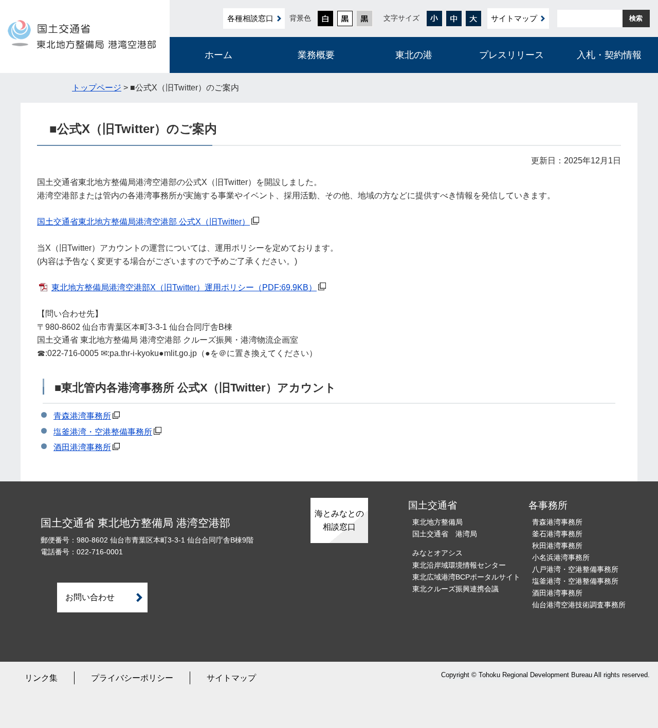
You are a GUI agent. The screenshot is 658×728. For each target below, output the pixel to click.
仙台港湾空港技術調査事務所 (579, 605)
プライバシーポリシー (132, 678)
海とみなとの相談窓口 (339, 520)
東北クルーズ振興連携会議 (455, 589)
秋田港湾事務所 (557, 546)
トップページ (96, 87)
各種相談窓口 (250, 18)
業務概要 (316, 55)
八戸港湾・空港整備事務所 (575, 569)
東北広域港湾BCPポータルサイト (466, 577)
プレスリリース (511, 55)
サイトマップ (514, 18)
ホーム (218, 55)
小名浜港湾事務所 (561, 557)
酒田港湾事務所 (82, 447)
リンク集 (41, 678)
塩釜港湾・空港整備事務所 (102, 431)
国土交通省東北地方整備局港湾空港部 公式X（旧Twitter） (143, 221)
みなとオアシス (437, 553)
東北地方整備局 (437, 522)
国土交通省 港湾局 (444, 534)
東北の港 (413, 55)
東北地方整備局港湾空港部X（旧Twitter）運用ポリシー (184, 287)
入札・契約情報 (609, 55)
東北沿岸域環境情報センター (459, 565)
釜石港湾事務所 (557, 534)
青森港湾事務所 (82, 416)
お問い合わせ (90, 597)
